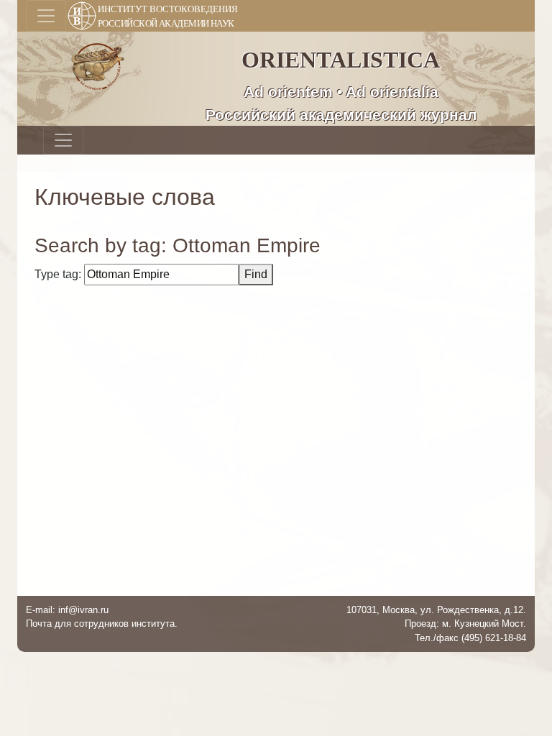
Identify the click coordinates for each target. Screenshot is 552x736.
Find (255, 274)
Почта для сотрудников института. (102, 623)
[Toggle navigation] (46, 16)
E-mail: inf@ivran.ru (67, 609)
